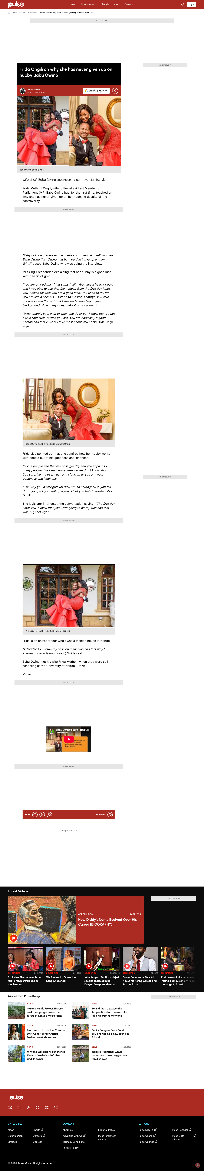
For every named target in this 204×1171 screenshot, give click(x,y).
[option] (25, 968)
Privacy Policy (71, 1147)
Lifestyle (105, 4)
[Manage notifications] (197, 1165)
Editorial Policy (106, 1129)
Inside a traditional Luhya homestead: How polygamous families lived (109, 1055)
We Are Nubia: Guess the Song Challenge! (61, 979)
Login (191, 4)
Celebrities (32, 12)
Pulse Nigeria (146, 1129)
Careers (129, 4)
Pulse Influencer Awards (107, 1137)
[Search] (183, 4)
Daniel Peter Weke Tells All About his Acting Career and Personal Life (140, 981)
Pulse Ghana (145, 1135)
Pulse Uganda (146, 1141)
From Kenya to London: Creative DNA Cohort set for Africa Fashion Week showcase (46, 1034)
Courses (37, 1141)
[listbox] (102, 967)
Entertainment (88, 4)
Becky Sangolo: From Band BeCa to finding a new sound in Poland (110, 1034)
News (74, 4)
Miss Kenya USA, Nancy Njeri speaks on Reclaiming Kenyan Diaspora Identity (101, 981)
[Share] (115, 91)
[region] (102, 967)
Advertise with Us (72, 1135)
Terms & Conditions (74, 1141)
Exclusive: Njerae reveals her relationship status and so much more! (25, 981)
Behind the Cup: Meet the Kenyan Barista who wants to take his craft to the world (109, 1012)
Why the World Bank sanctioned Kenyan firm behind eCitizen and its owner (46, 1055)
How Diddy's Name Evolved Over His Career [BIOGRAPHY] (107, 921)
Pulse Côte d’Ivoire (178, 1137)
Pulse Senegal (180, 1129)
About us (68, 1129)
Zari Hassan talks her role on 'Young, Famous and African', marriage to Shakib (178, 981)
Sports (117, 4)
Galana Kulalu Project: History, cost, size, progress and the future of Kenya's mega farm (45, 1012)
